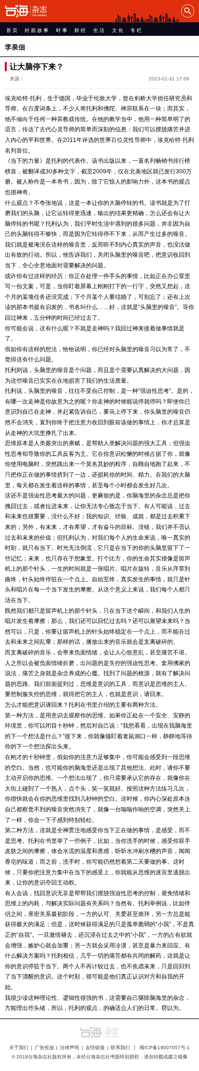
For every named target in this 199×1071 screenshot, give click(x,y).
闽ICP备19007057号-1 (165, 1047)
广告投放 (44, 1047)
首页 (12, 30)
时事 (62, 30)
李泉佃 (15, 47)
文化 (118, 30)
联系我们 (120, 1047)
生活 (99, 30)
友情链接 (95, 1047)
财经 (80, 30)
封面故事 (37, 30)
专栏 (136, 30)
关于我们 (18, 1047)
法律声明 (69, 1047)
